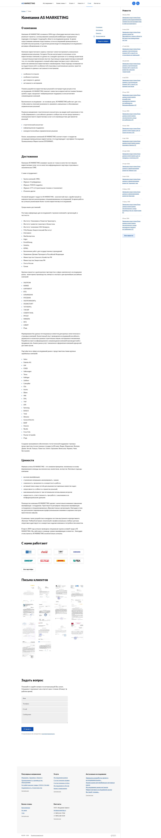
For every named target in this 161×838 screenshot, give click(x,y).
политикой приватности (48, 733)
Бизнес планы (60, 3)
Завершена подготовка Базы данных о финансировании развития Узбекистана (131, 168)
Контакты (97, 3)
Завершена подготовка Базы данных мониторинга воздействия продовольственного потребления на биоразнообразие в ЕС (131, 100)
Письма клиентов (100, 36)
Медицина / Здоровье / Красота (31, 777)
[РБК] (77, 560)
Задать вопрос (103, 41)
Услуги (71, 3)
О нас (89, 3)
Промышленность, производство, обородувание (32, 781)
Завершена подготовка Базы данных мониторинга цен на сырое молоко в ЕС (131, 130)
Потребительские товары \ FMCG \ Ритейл (35, 785)
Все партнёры (28, 569)
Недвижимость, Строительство (31, 788)
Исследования (47, 3)
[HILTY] (45, 560)
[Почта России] (28, 552)
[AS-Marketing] (28, 3)
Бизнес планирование (60, 788)
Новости (80, 3)
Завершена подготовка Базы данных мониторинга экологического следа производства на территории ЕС (131, 208)
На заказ (24, 810)
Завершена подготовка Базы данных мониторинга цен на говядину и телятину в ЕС (131, 156)
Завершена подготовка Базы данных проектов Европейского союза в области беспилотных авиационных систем (132, 36)
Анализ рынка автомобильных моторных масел (100, 784)
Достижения (99, 30)
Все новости (128, 235)
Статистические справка (61, 780)
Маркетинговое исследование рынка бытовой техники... (99, 791)
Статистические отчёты (61, 783)
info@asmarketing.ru (60, 810)
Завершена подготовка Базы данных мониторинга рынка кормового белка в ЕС (131, 143)
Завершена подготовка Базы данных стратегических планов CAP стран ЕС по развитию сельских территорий (131, 67)
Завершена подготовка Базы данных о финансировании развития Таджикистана (131, 181)
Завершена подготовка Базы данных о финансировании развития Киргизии (131, 194)
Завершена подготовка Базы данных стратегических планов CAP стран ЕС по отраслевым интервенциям (131, 52)
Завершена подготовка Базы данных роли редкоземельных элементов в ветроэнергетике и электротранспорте (131, 20)
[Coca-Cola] (45, 552)
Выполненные (25, 807)
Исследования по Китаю (61, 786)
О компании (99, 27)
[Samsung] (77, 552)
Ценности (98, 33)
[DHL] (61, 560)
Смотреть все (25, 791)
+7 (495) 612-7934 (59, 813)
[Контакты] (138, 3)
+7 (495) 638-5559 (59, 816)
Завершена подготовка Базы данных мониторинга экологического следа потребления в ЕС (131, 117)
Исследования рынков (61, 777)
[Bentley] (61, 552)
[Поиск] (134, 3)
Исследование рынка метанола (97, 787)
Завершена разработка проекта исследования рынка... (97, 779)
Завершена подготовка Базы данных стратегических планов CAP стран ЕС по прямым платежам (131, 83)
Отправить (27, 729)
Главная (23, 11)
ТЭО (22, 813)
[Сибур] (28, 560)
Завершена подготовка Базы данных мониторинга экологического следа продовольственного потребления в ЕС (131, 225)
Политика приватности (37, 835)
